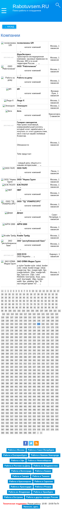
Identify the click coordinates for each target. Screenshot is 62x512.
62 (45, 301)
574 (34, 429)
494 (25, 410)
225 (43, 340)
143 (25, 321)
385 (2, 383)
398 (2, 387)
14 (47, 291)
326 (29, 367)
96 (53, 307)
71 (20, 304)
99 (6, 311)
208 (25, 337)
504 (11, 413)
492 (16, 410)
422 (52, 390)
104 (28, 311)
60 (38, 301)
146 (38, 321)
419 (38, 390)
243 (7, 347)
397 (57, 383)
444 (34, 396)
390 (25, 383)
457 (34, 400)
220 (20, 340)
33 (56, 294)
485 (43, 406)
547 (29, 423)
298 (20, 360)
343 (47, 370)
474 (52, 403)
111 (59, 311)
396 (52, 383)
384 (57, 380)
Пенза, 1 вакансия (55, 172)
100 (10, 311)
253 (52, 347)
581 (7, 433)
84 (9, 307)
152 (7, 324)
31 (49, 294)
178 (7, 330)
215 (56, 337)
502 (2, 413)
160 (43, 324)
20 (9, 294)
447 (47, 396)
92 (38, 307)
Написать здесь (31, 507)
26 (31, 294)
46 (45, 298)
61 (42, 301)
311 (20, 363)
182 (25, 330)
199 (43, 334)
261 (29, 350)
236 (34, 344)
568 (7, 429)
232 (16, 344)
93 (42, 307)
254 (57, 347)
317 (47, 363)
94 (45, 307)
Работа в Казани (43, 471)
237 (38, 344)
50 (2, 301)
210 (34, 337)
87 (20, 307)
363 (20, 377)
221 (25, 340)
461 (52, 400)
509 (34, 413)
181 (20, 330)
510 (38, 413)
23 (20, 294)
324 (20, 367)
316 (43, 363)
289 (38, 357)
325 (25, 367)
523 (38, 416)
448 (52, 396)
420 (43, 390)
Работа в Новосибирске (39, 460)
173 (43, 327)
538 (47, 420)
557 (16, 426)
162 (52, 324)
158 (34, 324)
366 (34, 377)
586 (29, 433)
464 (7, 403)
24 (24, 294)
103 (23, 311)
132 (34, 317)
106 (37, 311)
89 (27, 307)
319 (56, 363)
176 (57, 327)
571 (20, 429)
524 (43, 416)
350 (20, 373)
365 (29, 377)
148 (47, 321)
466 (16, 403)
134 (43, 317)
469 (29, 403)
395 (47, 383)
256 (7, 350)
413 (11, 390)
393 (38, 383)
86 (17, 307)
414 (16, 390)
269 (7, 354)
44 (38, 298)
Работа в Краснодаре (21, 487)
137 (57, 317)
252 (47, 347)
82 (2, 307)
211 (38, 337)
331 (52, 367)
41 (27, 298)
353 (34, 373)
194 (20, 334)
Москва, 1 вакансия (54, 47)
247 (25, 347)
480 (20, 406)
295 (7, 360)
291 (47, 357)
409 (52, 387)
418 (34, 390)
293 (57, 357)
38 (17, 298)
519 (20, 416)
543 (11, 423)
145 (34, 321)
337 (20, 370)
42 (31, 298)
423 (56, 390)
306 (57, 360)
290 (43, 357)
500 (52, 410)
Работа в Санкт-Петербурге (41, 450)
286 (25, 357)
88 (24, 307)
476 (2, 406)
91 (35, 307)
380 (38, 380)
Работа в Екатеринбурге (15, 455)
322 (11, 367)
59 (35, 301)
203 (2, 337)
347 (7, 373)
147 (43, 321)
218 (11, 340)
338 (25, 370)
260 (25, 350)
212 (43, 337)
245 (16, 347)
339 (29, 370)
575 (38, 429)
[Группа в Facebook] (25, 445)
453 (16, 400)
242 (2, 347)
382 (47, 380)
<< (2, 291)
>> (41, 433)
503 (7, 413)
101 (14, 311)
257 (11, 350)
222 (29, 340)
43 (35, 298)
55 (20, 301)
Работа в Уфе (17, 460)
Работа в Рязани (43, 487)
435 (52, 393)
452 (11, 400)
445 (38, 396)
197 (34, 334)
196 (29, 334)
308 (7, 363)
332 (57, 367)
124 (56, 314)
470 (34, 403)
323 (16, 367)
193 (16, 334)
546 (25, 423)
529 (7, 420)
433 (43, 393)
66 (2, 304)
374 (11, 380)
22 (17, 294)
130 (25, 317)
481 (25, 406)
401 (16, 387)
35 (6, 298)
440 (16, 396)
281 (2, 357)
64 (53, 301)
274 (29, 354)
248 (29, 347)
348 (11, 373)
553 (57, 423)
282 (7, 357)
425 (7, 393)
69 (13, 304)
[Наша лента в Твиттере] (31, 445)
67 (6, 304)
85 (13, 307)
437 (2, 396)
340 (34, 370)
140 (11, 321)
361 (11, 377)
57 (27, 301)
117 (25, 314)
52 (9, 301)
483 (34, 406)
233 (20, 344)
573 (29, 429)
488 (57, 406)
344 (52, 370)
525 (47, 416)
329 (43, 367)
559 (25, 426)
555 (7, 426)
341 (38, 370)
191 (7, 334)
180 (16, 330)
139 (7, 321)
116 (21, 314)
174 (47, 327)
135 (47, 317)
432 (38, 393)
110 (55, 311)
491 (11, 410)
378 (29, 380)
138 (2, 321)
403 (25, 387)
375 (16, 380)
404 (29, 387)
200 (47, 334)
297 (16, 360)
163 (56, 324)
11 (36, 291)
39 (20, 298)
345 (57, 370)
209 (29, 337)
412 (7, 390)
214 (52, 337)
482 (29, 406)
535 (34, 420)
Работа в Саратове (44, 481)
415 (20, 390)
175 (52, 327)
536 (38, 420)
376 (20, 380)
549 (38, 423)
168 (20, 327)
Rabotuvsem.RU (31, 6)
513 (52, 413)
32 (53, 294)
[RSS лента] (36, 445)
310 (16, 363)
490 (7, 410)
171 (34, 327)
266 (52, 350)
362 (16, 377)
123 (52, 314)
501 (57, 410)
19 (6, 294)
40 (24, 298)
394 (43, 383)
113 (8, 314)
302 (38, 360)
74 (31, 304)
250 (38, 347)
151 (2, 324)
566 (57, 426)
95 (49, 307)
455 (25, 400)
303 (43, 360)
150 (57, 321)
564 (47, 426)
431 (34, 393)
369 (47, 377)
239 (47, 344)
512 (47, 413)
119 (34, 314)
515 (2, 416)
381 (43, 380)
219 (16, 340)
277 (43, 354)
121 (43, 314)
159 (38, 324)
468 (25, 403)
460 (47, 400)
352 (29, 373)
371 (57, 377)
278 (47, 354)
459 (43, 400)
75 (35, 304)
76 (38, 304)
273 (25, 354)
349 (16, 373)
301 (34, 360)
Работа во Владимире (19, 492)
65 (56, 301)
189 (57, 330)
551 (47, 423)
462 (57, 400)
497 (38, 410)
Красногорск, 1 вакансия (55, 115)
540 (57, 420)
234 (25, 344)
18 (2, 294)
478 (11, 406)
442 (25, 396)
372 (2, 380)
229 (2, 344)
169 (25, 327)
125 (2, 317)
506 (20, 413)
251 (43, 347)
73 (27, 304)
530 (11, 420)
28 (38, 294)
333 (2, 370)
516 (7, 416)
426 (11, 393)
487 (52, 406)
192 (11, 334)
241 (57, 344)
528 (2, 420)
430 (29, 393)
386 (7, 383)
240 (52, 344)
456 (29, 400)
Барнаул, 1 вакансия (55, 255)
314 (34, 363)
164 (2, 327)
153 (11, 324)
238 (43, 344)
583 (16, 433)
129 (20, 317)
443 (29, 396)
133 (38, 317)
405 (34, 387)
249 (34, 347)
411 (2, 390)
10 (33, 291)
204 (7, 337)
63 (49, 301)
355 (43, 373)
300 (29, 360)
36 (9, 298)
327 (34, 367)
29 (42, 294)
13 (44, 291)
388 (16, 383)
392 (34, 383)
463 (2, 403)
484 (38, 406)
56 (24, 301)
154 (16, 324)
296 (11, 360)
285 (20, 357)
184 (34, 330)
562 (38, 426)
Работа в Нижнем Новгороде (45, 455)
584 (20, 433)
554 (2, 426)
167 (16, 327)
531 (16, 420)
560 (29, 426)
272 (20, 354)
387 (11, 383)
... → (19, 51)
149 (52, 321)
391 (29, 383)
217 (7, 340)
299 (25, 360)
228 (57, 340)
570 (16, 429)
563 (43, 426)
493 (20, 410)
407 (43, 387)
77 (42, 304)
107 (41, 311)
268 (2, 354)
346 (2, 373)
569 (11, 429)
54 (17, 301)
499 (47, 410)
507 (25, 413)
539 (52, 420)
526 (52, 416)
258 (16, 350)
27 (35, 294)
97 (56, 307)
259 (20, 350)
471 (38, 403)
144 (29, 321)
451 (7, 400)
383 (52, 380)
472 (43, 403)
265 (47, 350)
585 (25, 433)
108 (46, 311)
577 (47, 429)
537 (43, 420)
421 (47, 390)
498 (43, 410)
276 (38, 354)
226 (47, 340)
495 (29, 410)
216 (2, 340)
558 (20, 426)
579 (57, 429)
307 (2, 363)
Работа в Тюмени (41, 476)
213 (47, 337)
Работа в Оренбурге (44, 492)
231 (11, 344)
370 (52, 377)
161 (47, 324)
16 (54, 291)
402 (20, 387)
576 (43, 429)
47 (49, 298)
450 (2, 400)
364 (25, 377)
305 (52, 360)
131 (29, 317)
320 (2, 367)
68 (9, 304)
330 (47, 367)
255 (2, 350)
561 (34, 426)
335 (11, 370)
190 (2, 334)
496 (34, 410)
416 (25, 390)
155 (20, 324)
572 (25, 429)
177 (2, 330)
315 (38, 363)
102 (19, 311)
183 (29, 330)
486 (47, 406)
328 (38, 367)
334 (7, 370)
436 (57, 393)
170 (29, 327)
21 (13, 294)
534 (29, 420)
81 (56, 304)
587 (34, 433)
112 (3, 314)
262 (34, 350)
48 (53, 298)
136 (52, 317)
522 (34, 416)
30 (45, 294)
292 (52, 357)
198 (38, 334)
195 (25, 334)
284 (16, 357)
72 (24, 304)
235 (29, 344)
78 (45, 304)
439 (11, 396)
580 (2, 433)
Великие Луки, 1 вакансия (55, 93)
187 (47, 330)
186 (43, 330)
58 (31, 301)
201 (52, 334)
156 (25, 324)
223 (34, 340)
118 (29, 314)
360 (7, 377)
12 (40, 291)
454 (20, 400)
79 (49, 304)
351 (25, 373)
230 (7, 344)
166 (11, 327)
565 (52, 426)
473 (47, 403)
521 (29, 416)
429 (25, 393)
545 (20, 423)
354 (38, 373)
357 (52, 373)
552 (52, 423)
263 (38, 350)
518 (16, 416)
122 (47, 314)
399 (7, 387)
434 (47, 393)
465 (11, 403)
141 (16, 321)
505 (16, 413)
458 (38, 400)
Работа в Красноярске (20, 481)
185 (38, 330)
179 (11, 330)
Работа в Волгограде (21, 471)
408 (47, 387)
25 (27, 294)
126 (7, 317)
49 (56, 298)
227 (52, 340)
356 (47, 373)
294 (2, 360)
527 (57, 416)
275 (34, 354)
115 (16, 314)
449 (57, 396)
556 (11, 426)
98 (2, 311)
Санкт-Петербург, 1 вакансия (54, 217)
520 (25, 416)
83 (6, 307)
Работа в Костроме (13, 497)
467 (20, 403)
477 (7, 406)
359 (2, 377)
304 (47, 360)
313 (29, 363)
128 (16, 317)
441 (20, 396)
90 (31, 307)
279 (52, 354)
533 (25, 420)
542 (7, 423)
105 (32, 311)
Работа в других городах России (42, 497)
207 (20, 337)
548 (34, 423)
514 (56, 413)
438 (7, 396)
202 (57, 334)
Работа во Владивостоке (46, 466)
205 (11, 337)
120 (38, 314)
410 (57, 387)
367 (38, 377)
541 (2, 423)
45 (42, 298)
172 (38, 327)
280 (57, 354)
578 (52, 429)
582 (11, 433)
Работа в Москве (16, 450)
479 (16, 406)
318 (52, 363)
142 (20, 321)
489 (2, 410)
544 (16, 423)
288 (34, 357)
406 (38, 387)
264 (43, 350)
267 (57, 350)
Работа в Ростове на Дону (17, 466)
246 (20, 347)
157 (29, 324)
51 (6, 301)
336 (16, 370)
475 (57, 403)
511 (43, 413)
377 (25, 380)
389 (20, 383)
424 (2, 393)
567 (2, 429)
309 (11, 363)
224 (38, 340)
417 (29, 390)
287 (29, 357)
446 (43, 396)
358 (57, 373)
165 (7, 327)
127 (11, 317)
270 (11, 354)
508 (29, 413)
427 (16, 393)
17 (58, 291)
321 (7, 367)
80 (53, 304)
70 (17, 304)
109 (50, 311)
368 (43, 377)
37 (13, 298)
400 (11, 387)
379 (34, 380)
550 (43, 423)
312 (25, 363)
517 (11, 416)
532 (20, 420)
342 (43, 370)
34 (2, 298)
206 (16, 337)
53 (13, 301)
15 (51, 291)
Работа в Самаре (20, 476)
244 (11, 347)
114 (12, 314)
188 (52, 330)
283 (11, 357)
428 (20, 393)
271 (16, 354)
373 (7, 380)
